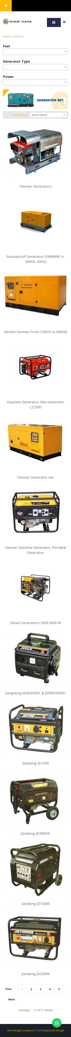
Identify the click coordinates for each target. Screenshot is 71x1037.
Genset (19, 36)
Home (7, 36)
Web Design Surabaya (20, 1030)
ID (64, 22)
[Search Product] (42, 5)
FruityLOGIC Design (53, 1030)
